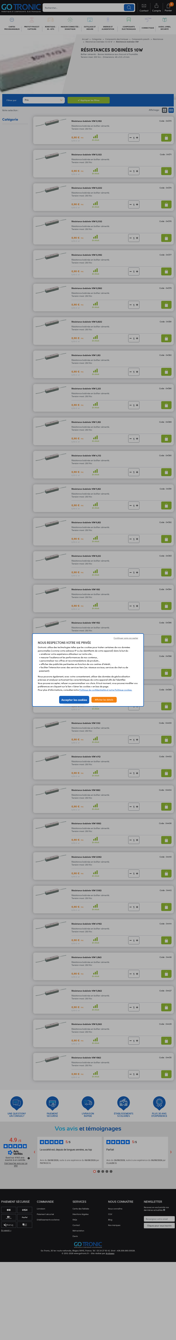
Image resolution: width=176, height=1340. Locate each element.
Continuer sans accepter (126, 638)
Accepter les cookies (74, 700)
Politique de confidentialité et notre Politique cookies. (105, 689)
